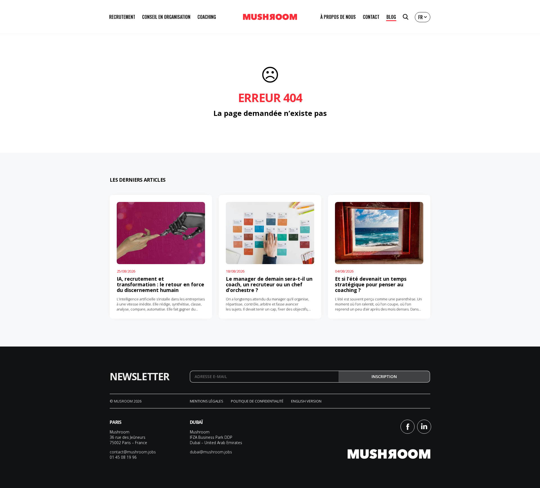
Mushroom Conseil (270, 17)
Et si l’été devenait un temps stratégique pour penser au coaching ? (370, 284)
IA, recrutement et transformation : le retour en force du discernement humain (160, 284)
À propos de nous (338, 17)
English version (306, 401)
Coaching (206, 17)
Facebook (407, 427)
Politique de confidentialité (257, 401)
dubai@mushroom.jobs (211, 452)
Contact (371, 17)
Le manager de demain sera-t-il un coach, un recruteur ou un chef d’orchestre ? (269, 284)
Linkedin (424, 427)
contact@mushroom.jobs (133, 452)
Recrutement (122, 17)
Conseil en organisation (166, 17)
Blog (391, 17)
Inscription (384, 376)
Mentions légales (206, 401)
